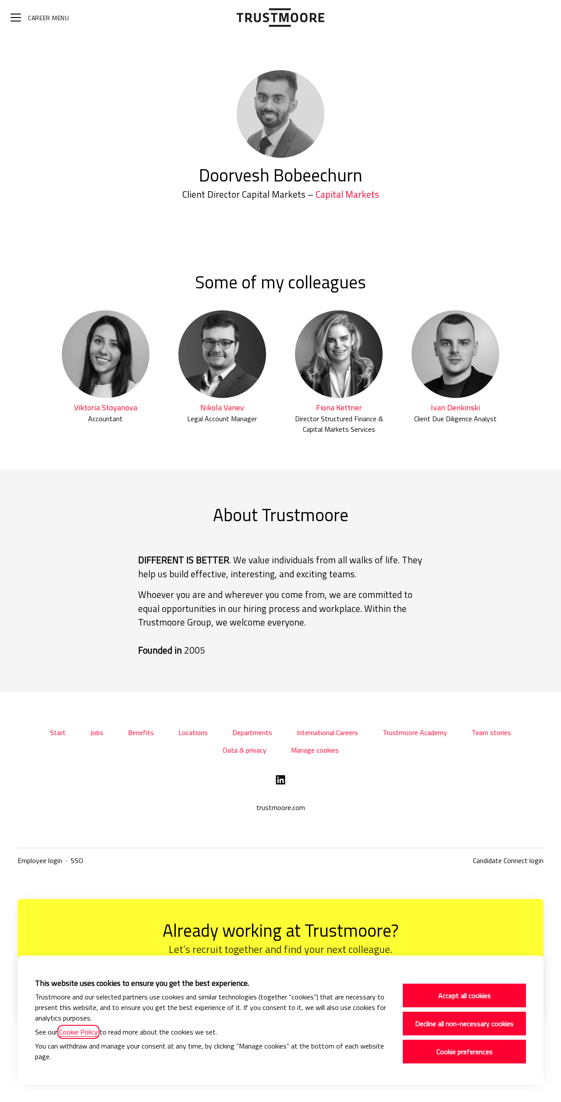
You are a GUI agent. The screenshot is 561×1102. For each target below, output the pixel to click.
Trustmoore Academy (415, 732)
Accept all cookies (464, 995)
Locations (193, 732)
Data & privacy (244, 750)
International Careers (327, 732)
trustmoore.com (280, 807)
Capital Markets (347, 194)
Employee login (40, 860)
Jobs (96, 732)
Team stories (491, 732)
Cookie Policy (78, 1032)
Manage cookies (315, 750)
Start (58, 732)
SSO (77, 860)
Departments (252, 732)
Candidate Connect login (508, 860)
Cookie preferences (465, 1051)
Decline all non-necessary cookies (464, 1023)
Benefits (141, 732)
